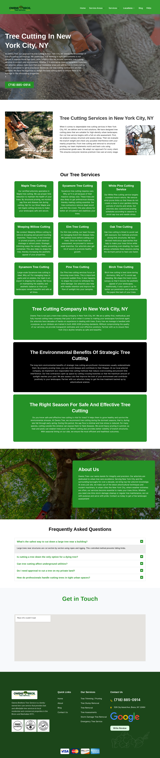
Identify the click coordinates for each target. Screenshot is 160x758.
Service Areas (95, 8)
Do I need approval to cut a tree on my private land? (46, 570)
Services (113, 8)
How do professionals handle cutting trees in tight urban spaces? (53, 577)
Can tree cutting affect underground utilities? (42, 564)
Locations (127, 8)
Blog (141, 8)
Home (83, 8)
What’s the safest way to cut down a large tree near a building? (52, 541)
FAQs (148, 8)
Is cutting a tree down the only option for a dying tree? (47, 557)
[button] (80, 541)
